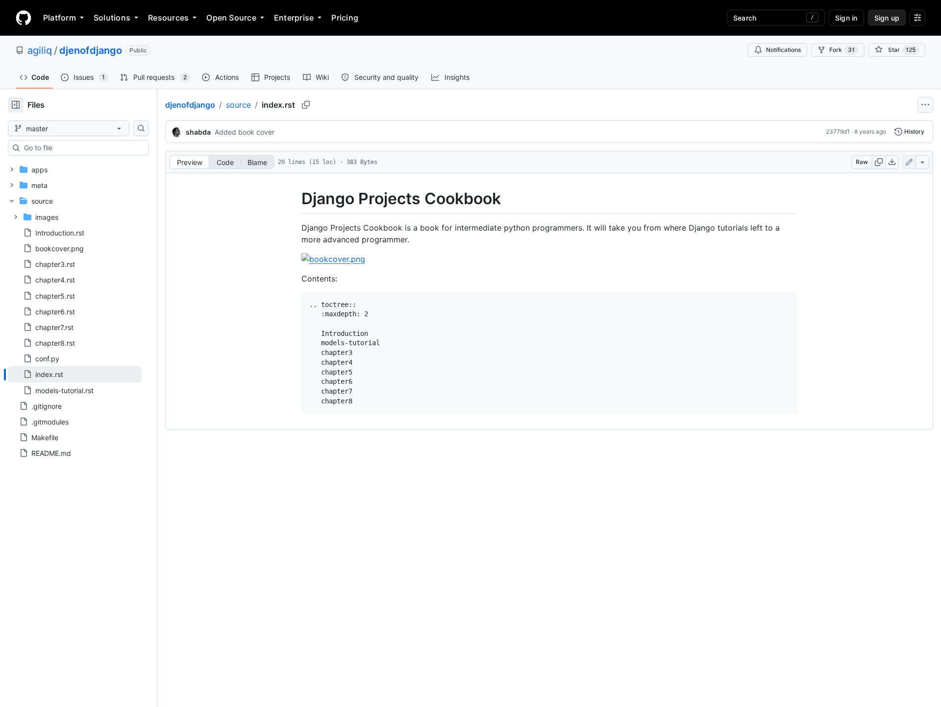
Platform (59, 18)
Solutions (112, 18)
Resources (168, 18)
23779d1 (838, 131)
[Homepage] (23, 17)
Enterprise (294, 18)
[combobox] (82, 148)
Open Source (231, 18)
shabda (198, 132)
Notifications (783, 49)
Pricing (344, 18)
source (238, 105)
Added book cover (244, 132)
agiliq (39, 50)
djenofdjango (90, 50)
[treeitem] (75, 374)
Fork (842, 49)
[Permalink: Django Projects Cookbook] (294, 199)
